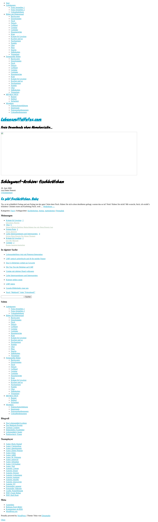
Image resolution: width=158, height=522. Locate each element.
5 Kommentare (7, 193)
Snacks (13, 50)
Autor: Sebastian (12, 462)
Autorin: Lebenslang (14, 475)
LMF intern (10, 284)
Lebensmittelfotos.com (21, 119)
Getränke (14, 30)
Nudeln (14, 43)
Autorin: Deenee (12, 473)
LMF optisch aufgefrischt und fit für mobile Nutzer (26, 259)
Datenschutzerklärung (19, 106)
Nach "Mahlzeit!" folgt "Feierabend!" (20, 292)
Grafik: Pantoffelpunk (14, 491)
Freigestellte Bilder (13, 56)
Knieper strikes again (14, 280)
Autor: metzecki (12, 459)
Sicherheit (15, 101)
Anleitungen (11, 5)
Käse (13, 34)
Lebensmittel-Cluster (14, 432)
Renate (8, 245)
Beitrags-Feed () (14, 507)
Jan (35, 227)
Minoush (15, 240)
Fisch (13, 21)
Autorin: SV (11, 484)
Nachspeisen (16, 41)
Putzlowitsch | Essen (14, 434)
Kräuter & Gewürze (18, 36)
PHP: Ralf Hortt (12, 495)
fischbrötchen (33, 211)
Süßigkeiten (15, 52)
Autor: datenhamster (14, 448)
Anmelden (10, 505)
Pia (22, 236)
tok (38, 227)
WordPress (21, 516)
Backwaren (15, 16)
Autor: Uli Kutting (13, 464)
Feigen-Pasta (11, 229)
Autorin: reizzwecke (14, 482)
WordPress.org (11, 511)
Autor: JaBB (11, 455)
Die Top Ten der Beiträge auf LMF (19, 267)
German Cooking (13, 428)
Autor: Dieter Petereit (14, 451)
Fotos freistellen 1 (18, 7)
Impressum (15, 108)
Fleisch (13, 23)
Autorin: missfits (12, 480)
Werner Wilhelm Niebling (14, 227)
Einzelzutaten (16, 19)
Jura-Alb (9, 240)
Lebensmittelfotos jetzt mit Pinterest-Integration (24, 254)
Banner (14, 97)
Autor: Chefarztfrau (13, 446)
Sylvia (8, 236)
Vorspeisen (15, 54)
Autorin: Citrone (12, 468)
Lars (51, 227)
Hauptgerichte (16, 32)
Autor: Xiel (10, 466)
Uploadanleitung (17, 12)
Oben (3, 520)
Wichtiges (10, 103)
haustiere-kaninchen (18, 245)
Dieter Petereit (44, 227)
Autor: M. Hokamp (13, 457)
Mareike (17, 223)
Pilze (13, 48)
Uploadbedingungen (19, 112)
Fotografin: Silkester (14, 488)
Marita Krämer (28, 227)
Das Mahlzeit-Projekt (14, 425)
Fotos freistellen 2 (18, 10)
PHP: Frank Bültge (13, 493)
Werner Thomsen (29, 236)
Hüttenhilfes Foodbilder (15, 430)
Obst (13, 45)
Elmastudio (46, 516)
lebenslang (9, 223)
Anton (8, 232)
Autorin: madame (13, 477)
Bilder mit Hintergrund (15, 14)
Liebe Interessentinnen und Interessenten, (22, 234)
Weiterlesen (49, 206)
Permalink (60, 211)
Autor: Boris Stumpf (14, 444)
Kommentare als (14, 509)
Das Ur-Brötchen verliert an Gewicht (20, 263)
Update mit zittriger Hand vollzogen (20, 271)
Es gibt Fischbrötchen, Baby (20, 198)
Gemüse (14, 28)
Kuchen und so (17, 39)
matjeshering (50, 211)
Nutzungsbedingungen (20, 110)
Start (8, 3)
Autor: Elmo (11, 453)
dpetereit (14, 232)
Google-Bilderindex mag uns (17, 288)
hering (41, 211)
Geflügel (14, 25)
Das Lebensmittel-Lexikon (16, 423)
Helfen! (14, 99)
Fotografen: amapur (13, 486)
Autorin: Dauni (12, 471)
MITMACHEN (12, 94)
